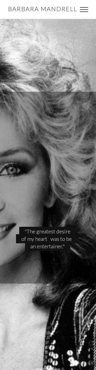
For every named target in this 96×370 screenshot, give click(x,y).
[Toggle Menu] (84, 9)
